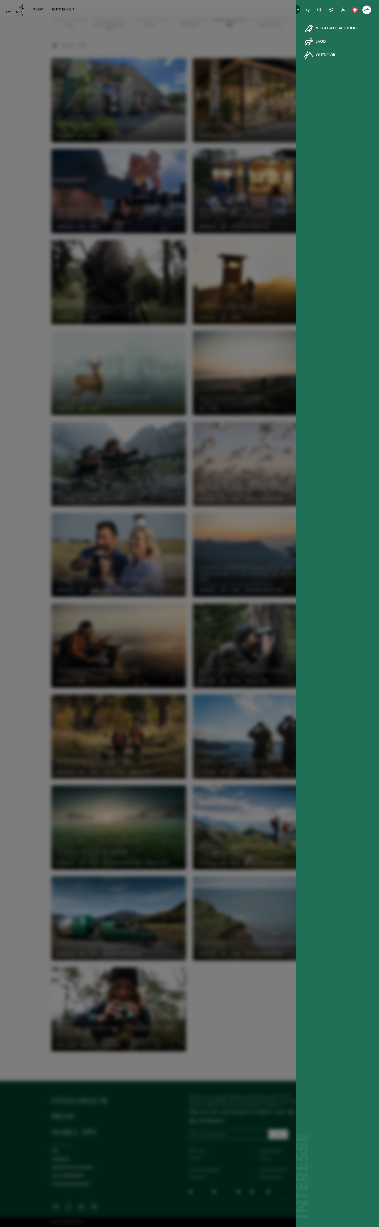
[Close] (279, 33)
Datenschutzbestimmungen (252, 108)
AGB (222, 108)
